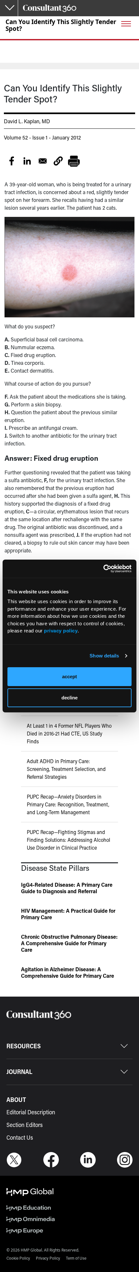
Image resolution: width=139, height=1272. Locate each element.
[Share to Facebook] (11, 160)
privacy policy (61, 630)
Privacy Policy (48, 1258)
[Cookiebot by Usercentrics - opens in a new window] (103, 568)
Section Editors (24, 1125)
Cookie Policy (18, 1258)
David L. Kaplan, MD (27, 121)
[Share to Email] (42, 160)
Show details (104, 655)
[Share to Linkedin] (27, 160)
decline (69, 697)
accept (69, 676)
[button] (58, 160)
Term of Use (76, 1258)
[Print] (73, 160)
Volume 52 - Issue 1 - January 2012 (42, 137)
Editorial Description (30, 1112)
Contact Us (19, 1137)
